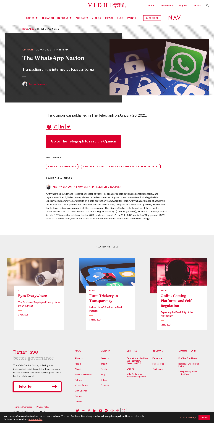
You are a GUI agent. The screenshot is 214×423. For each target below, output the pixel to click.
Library (106, 350)
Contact (78, 396)
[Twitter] (68, 127)
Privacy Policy (43, 407)
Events (131, 18)
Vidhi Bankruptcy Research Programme (136, 375)
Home (25, 29)
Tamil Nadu (157, 369)
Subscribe (152, 18)
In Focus (62, 18)
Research (48, 18)
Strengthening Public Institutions (187, 372)
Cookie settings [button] (188, 417)
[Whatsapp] (55, 127)
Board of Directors (83, 374)
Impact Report (81, 385)
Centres (197, 5)
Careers (78, 401)
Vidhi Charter (81, 390)
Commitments (166, 5)
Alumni (78, 369)
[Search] (206, 5)
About (151, 5)
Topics (30, 18)
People (78, 364)
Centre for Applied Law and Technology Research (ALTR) (120, 166)
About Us (79, 358)
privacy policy (35, 419)
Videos (96, 18)
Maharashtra (158, 364)
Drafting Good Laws (187, 358)
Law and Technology (62, 166)
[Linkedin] (62, 127)
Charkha (130, 369)
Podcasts (82, 18)
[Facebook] (49, 127)
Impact (109, 18)
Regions (183, 5)
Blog (120, 18)
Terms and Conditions (23, 407)
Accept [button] (204, 417)
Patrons (78, 380)
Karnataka (157, 358)
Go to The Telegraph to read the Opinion (83, 141)
